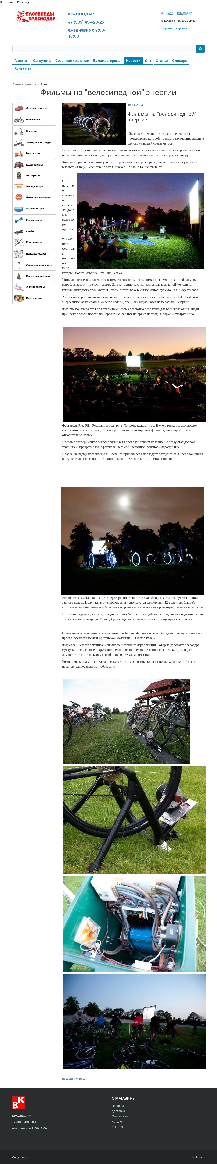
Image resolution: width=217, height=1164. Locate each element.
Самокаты (32, 130)
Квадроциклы (34, 164)
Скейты (30, 231)
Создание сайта (23, 1157)
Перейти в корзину (174, 28)
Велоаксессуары (36, 253)
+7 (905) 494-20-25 (86, 22)
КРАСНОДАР (81, 14)
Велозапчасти (34, 242)
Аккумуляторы (34, 186)
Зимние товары (35, 286)
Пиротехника (34, 298)
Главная (21, 60)
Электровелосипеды (38, 142)
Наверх (199, 1157)
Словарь (179, 60)
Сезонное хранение (72, 60)
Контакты (22, 68)
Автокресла (33, 175)
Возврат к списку (73, 1078)
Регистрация (184, 12)
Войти (169, 12)
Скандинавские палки (39, 265)
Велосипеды (33, 119)
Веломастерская (107, 60)
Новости (133, 60)
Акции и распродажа (38, 197)
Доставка (118, 1111)
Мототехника (33, 153)
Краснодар (24, 2)
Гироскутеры (34, 219)
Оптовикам (120, 1116)
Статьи (162, 60)
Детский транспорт (37, 108)
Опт (148, 60)
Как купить (42, 60)
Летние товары (35, 208)
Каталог (117, 1121)
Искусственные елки (38, 275)
